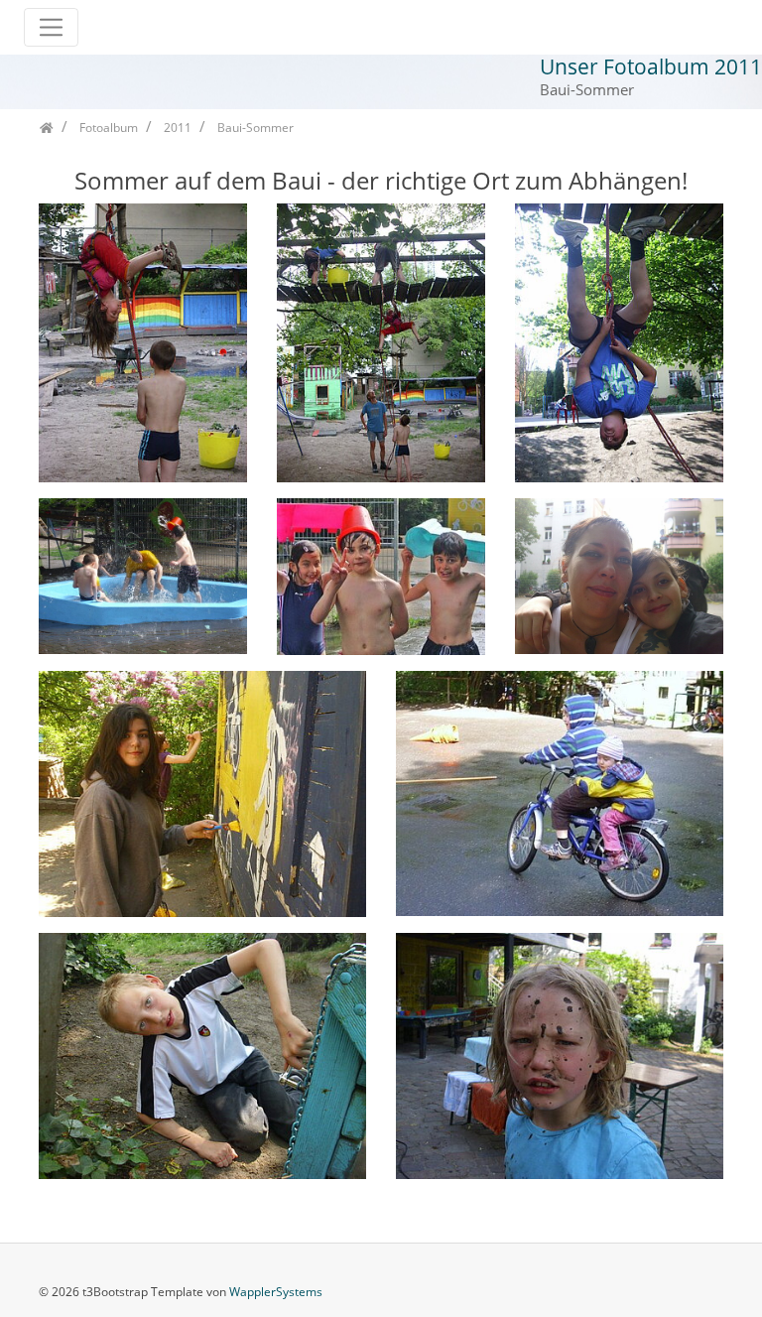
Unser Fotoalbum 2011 (651, 66)
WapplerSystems (275, 1291)
